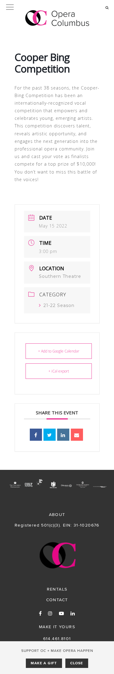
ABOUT (57, 514)
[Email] (77, 435)
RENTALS (57, 589)
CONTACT (57, 600)
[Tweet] (49, 435)
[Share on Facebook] (36, 435)
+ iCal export (58, 371)
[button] (57, 7)
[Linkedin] (63, 435)
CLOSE (76, 663)
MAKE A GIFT (44, 663)
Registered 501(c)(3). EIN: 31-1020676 (57, 525)
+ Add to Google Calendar (58, 351)
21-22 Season (58, 305)
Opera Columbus (57, 18)
